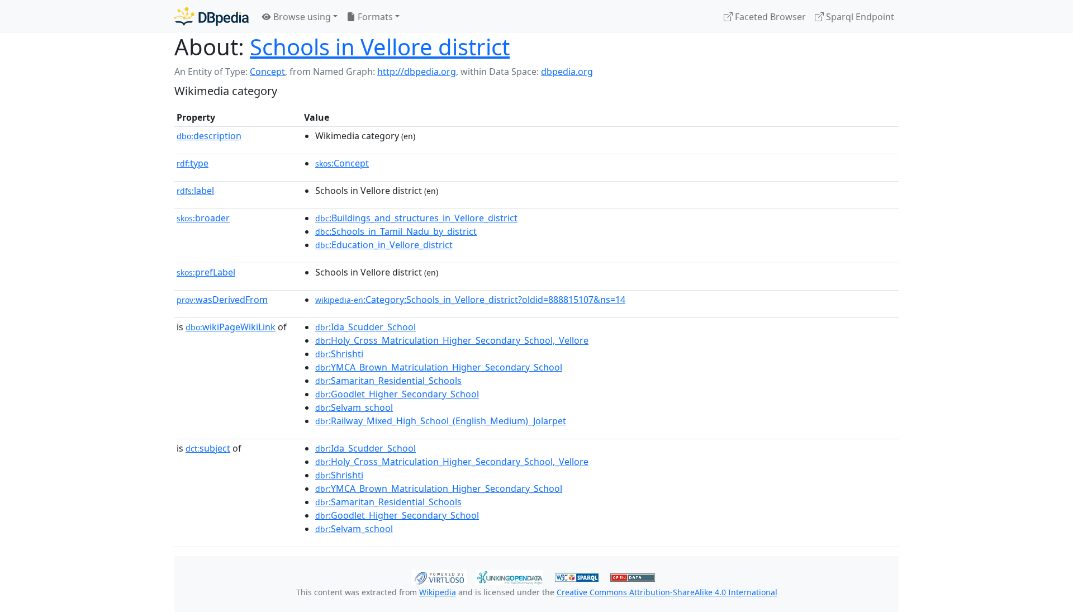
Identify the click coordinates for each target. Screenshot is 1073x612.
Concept (267, 71)
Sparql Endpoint (859, 17)
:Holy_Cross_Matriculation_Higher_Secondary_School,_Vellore (451, 340)
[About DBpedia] (211, 16)
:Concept (342, 163)
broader (203, 218)
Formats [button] (374, 17)
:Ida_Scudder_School (365, 327)
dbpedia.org (567, 71)
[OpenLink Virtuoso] (439, 576)
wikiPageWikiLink (231, 327)
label (195, 190)
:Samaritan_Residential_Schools (388, 380)
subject (208, 448)
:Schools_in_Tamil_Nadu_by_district (396, 231)
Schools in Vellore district (380, 46)
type (192, 163)
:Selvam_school (354, 407)
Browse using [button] (301, 17)
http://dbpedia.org (416, 71)
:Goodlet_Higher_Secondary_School (397, 394)
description (209, 136)
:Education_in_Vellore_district (384, 245)
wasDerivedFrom (222, 299)
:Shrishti (339, 354)
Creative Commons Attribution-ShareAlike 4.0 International (667, 592)
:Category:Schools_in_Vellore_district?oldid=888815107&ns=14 (470, 299)
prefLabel (206, 272)
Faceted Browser (769, 17)
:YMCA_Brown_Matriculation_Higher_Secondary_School (438, 367)
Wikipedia (437, 592)
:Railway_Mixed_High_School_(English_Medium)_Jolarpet (440, 421)
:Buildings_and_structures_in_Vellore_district (416, 218)
